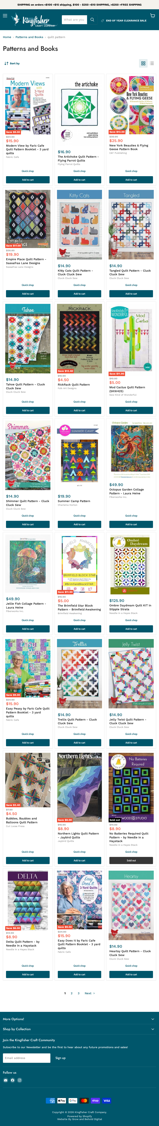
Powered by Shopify (79, 1116)
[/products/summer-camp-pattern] (79, 455)
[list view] (152, 63)
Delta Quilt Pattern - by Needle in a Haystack (23, 943)
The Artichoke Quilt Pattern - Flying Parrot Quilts (78, 158)
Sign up (60, 1058)
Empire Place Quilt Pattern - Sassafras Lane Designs (26, 261)
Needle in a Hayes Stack (123, 613)
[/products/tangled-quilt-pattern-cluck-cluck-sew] (131, 224)
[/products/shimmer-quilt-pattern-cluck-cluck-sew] (27, 455)
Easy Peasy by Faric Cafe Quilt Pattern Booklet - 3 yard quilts (27, 712)
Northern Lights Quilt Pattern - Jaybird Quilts (78, 835)
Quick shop (28, 171)
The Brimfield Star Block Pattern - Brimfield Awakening (79, 607)
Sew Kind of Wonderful (123, 394)
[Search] (92, 19)
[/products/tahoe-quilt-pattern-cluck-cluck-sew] (27, 338)
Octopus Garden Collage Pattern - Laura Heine (126, 491)
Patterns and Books (29, 37)
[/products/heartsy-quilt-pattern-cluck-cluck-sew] (131, 905)
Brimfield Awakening (70, 613)
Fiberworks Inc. (118, 497)
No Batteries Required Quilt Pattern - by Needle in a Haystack (128, 837)
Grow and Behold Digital (87, 1119)
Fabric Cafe (12, 157)
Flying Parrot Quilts (69, 164)
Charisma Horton (67, 505)
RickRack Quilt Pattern (74, 384)
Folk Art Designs (67, 388)
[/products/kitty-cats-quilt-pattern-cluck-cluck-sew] (79, 224)
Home (7, 37)
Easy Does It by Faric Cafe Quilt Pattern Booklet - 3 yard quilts (79, 944)
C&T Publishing (118, 153)
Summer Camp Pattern (74, 501)
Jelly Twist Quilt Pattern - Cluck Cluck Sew (127, 721)
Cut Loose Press (15, 826)
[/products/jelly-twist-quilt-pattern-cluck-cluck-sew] (131, 674)
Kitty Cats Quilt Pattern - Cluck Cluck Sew (75, 272)
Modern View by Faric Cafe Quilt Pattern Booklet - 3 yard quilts (27, 149)
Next (88, 993)
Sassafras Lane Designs (19, 267)
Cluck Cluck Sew (67, 278)
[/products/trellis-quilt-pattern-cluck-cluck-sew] (79, 674)
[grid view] (143, 63)
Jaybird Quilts (66, 841)
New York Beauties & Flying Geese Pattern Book (128, 147)
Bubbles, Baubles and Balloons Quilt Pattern (21, 820)
